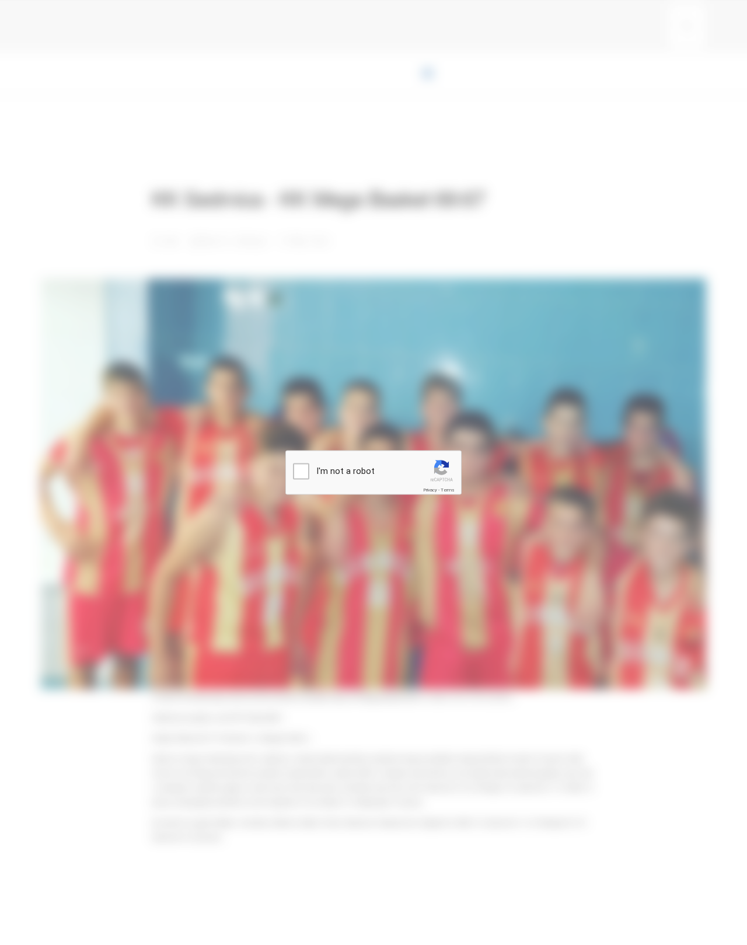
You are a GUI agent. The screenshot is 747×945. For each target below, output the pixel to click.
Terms (448, 490)
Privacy (430, 490)
